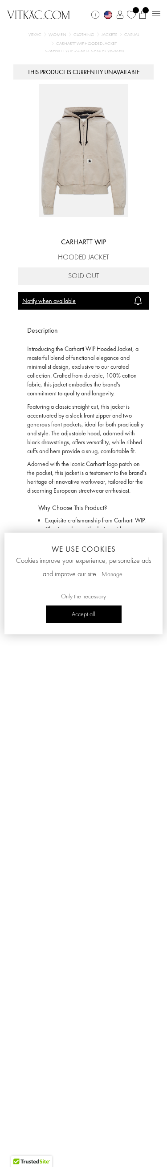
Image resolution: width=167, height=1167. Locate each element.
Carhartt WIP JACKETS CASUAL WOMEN (84, 51)
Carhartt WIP (83, 242)
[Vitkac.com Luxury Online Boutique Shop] (38, 14)
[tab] (83, 330)
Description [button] (42, 330)
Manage (112, 574)
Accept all (83, 614)
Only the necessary (83, 596)
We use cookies (84, 549)
